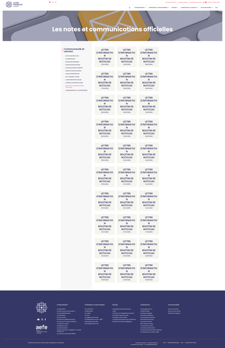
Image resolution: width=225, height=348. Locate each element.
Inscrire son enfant (173, 309)
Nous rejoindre (206, 7)
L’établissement (139, 7)
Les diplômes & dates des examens (121, 309)
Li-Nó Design (60, 342)
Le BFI (114, 311)
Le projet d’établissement (63, 313)
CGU (164, 342)
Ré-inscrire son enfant (174, 311)
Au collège (87, 313)
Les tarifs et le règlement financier (66, 319)
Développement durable (91, 321)
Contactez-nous (190, 342)
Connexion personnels (195, 2)
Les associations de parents (74, 68)
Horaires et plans (61, 317)
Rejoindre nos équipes (174, 313)
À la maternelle (89, 309)
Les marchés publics (62, 328)
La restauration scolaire (73, 79)
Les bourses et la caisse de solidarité (66, 321)
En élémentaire (89, 311)
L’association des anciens (73, 70)
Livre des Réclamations (151, 344)
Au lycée (87, 315)
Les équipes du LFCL (62, 325)
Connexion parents (170, 2)
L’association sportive (72, 73)
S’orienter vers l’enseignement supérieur (123, 313)
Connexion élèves (182, 2)
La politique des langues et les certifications (124, 319)
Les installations (61, 315)
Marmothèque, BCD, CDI (91, 323)
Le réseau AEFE (61, 309)
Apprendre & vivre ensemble (158, 7)
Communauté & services (189, 7)
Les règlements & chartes (91, 317)
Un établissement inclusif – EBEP (94, 319)
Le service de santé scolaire (74, 82)
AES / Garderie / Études (72, 76)
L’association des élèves (72, 65)
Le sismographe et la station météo (76, 90)
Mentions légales (173, 342)
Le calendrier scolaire (63, 323)
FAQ (216, 7)
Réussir (174, 7)
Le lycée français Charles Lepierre (66, 311)
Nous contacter (214, 2)
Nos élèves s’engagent (72, 62)
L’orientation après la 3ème (119, 317)
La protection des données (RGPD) (66, 333)
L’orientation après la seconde (120, 315)
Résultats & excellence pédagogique (122, 321)
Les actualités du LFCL (72, 56)
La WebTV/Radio (70, 59)
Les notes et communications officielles (151, 330)
